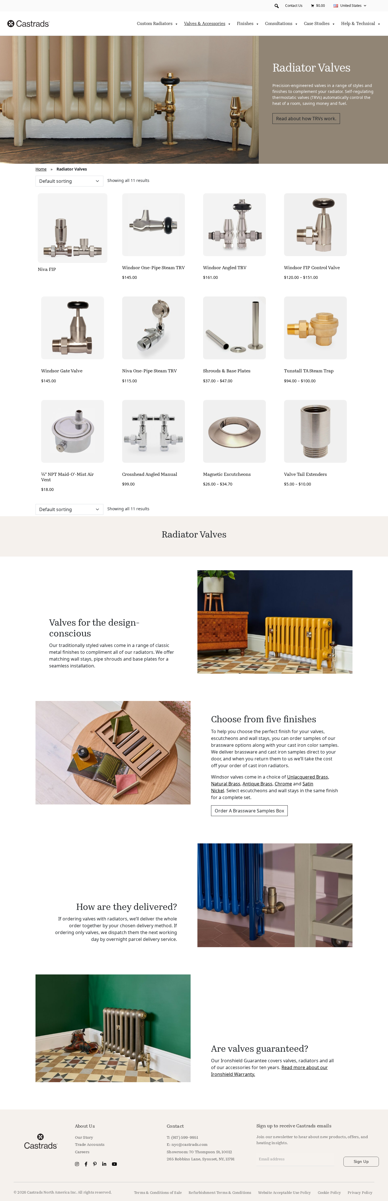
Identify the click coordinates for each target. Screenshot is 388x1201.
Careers (82, 1152)
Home (41, 169)
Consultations (278, 24)
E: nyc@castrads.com (187, 1145)
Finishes (245, 24)
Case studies (316, 24)
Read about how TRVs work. (306, 118)
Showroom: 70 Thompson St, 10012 (199, 1152)
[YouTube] (114, 1164)
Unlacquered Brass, (308, 777)
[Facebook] (87, 1164)
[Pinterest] (95, 1164)
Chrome (283, 784)
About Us (85, 1126)
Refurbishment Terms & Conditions (220, 1193)
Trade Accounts (90, 1145)
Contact (175, 1126)
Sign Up (361, 1161)
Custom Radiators (154, 24)
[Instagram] (77, 1164)
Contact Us (294, 5)
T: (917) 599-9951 (182, 1138)
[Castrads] (28, 23)
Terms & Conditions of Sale (158, 1193)
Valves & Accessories (204, 24)
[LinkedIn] (104, 1164)
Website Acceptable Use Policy (284, 1193)
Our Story (84, 1138)
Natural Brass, (226, 784)
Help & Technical (358, 24)
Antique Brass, (258, 784)
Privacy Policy (360, 1193)
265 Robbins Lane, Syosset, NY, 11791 (200, 1159)
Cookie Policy (329, 1193)
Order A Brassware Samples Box (249, 811)
